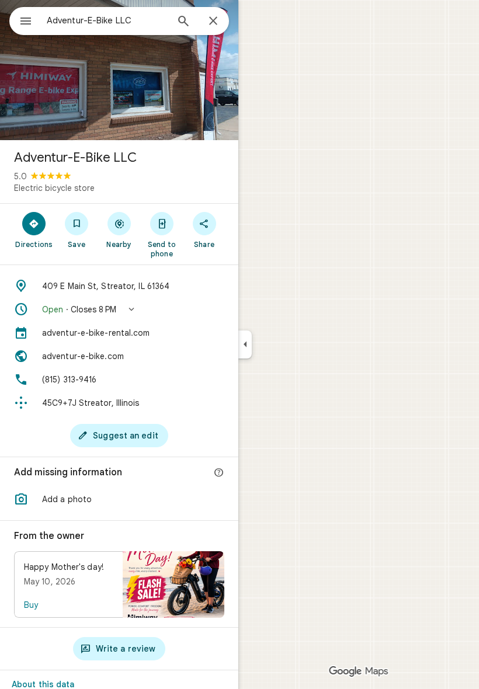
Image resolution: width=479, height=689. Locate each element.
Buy (31, 605)
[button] (119, 309)
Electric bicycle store (54, 188)
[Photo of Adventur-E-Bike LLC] (119, 70)
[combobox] (107, 20)
